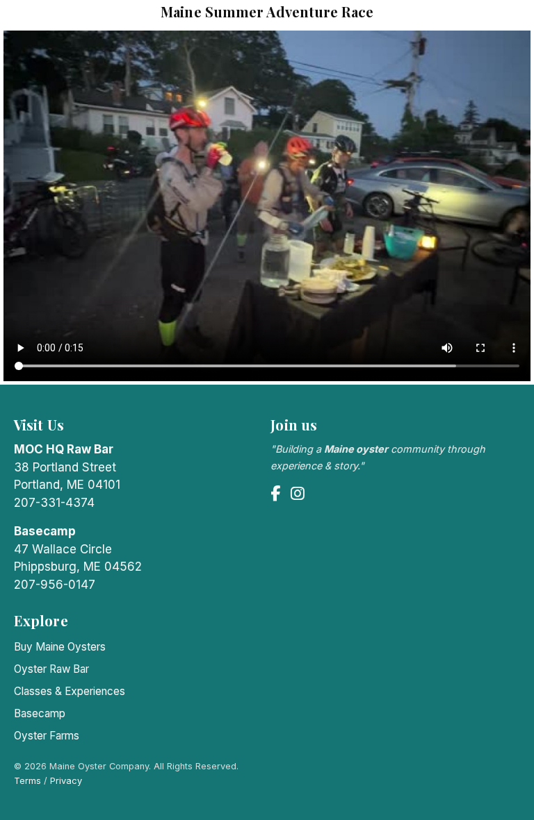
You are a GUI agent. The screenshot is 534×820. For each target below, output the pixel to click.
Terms (27, 781)
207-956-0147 (54, 585)
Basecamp (39, 713)
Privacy (66, 781)
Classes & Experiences (69, 691)
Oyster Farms (46, 735)
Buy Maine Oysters (60, 646)
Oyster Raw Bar (51, 669)
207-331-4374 (54, 503)
